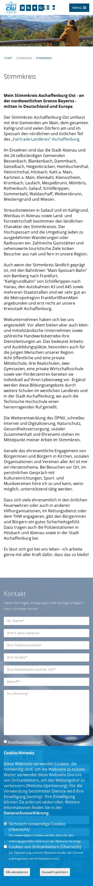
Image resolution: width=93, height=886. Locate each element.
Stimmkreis (44, 58)
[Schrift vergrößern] (34, 8)
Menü (77, 7)
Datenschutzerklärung (26, 813)
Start (8, 58)
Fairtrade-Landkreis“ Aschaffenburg (45, 139)
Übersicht (19, 829)
